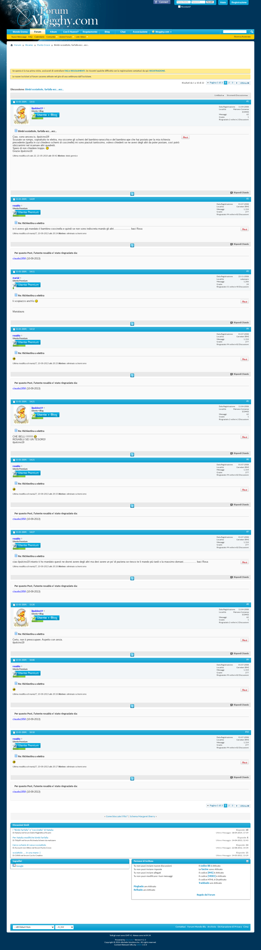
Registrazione (239, 2)
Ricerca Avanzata (242, 36)
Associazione (140, 32)
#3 (247, 271)
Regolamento (90, 32)
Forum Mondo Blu (196, 927)
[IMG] (210, 873)
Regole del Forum (206, 895)
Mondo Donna (20, 32)
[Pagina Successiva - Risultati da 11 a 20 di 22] (236, 83)
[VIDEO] (212, 876)
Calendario (39, 37)
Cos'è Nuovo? (71, 32)
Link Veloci (81, 37)
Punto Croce (43, 45)
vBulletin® (130, 940)
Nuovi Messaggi (18, 37)
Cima (245, 927)
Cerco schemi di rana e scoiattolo (29, 845)
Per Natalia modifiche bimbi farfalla (30, 837)
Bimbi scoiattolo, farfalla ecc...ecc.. (44, 89)
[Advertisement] (80, 56)
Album (53, 32)
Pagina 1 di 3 (216, 82)
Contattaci (181, 927)
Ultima (243, 83)
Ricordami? (186, 7)
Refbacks (138, 890)
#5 (247, 401)
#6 (247, 459)
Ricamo (29, 45)
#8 (247, 604)
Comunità (50, 37)
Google (19, 866)
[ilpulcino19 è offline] (22, 115)
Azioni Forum (65, 37)
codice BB (205, 866)
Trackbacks (204, 883)
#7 (247, 532)
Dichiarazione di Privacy (230, 927)
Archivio (212, 927)
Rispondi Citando (241, 193)
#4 (247, 329)
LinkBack (218, 95)
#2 (247, 199)
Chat (123, 32)
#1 (247, 101)
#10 (247, 732)
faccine (204, 869)
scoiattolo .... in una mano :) (27, 853)
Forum (37, 32)
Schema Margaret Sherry (142, 816)
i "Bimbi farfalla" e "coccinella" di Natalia (33, 830)
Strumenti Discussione (236, 95)
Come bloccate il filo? (117, 816)
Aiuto (223, 2)
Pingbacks (139, 886)
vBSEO (139, 945)
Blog (107, 32)
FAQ (30, 37)
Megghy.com (162, 32)
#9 (247, 660)
